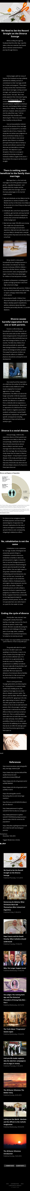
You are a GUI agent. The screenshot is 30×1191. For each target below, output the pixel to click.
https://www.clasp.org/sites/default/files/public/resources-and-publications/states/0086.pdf (15, 775)
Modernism (11, 840)
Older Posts (20, 1165)
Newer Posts (9, 1165)
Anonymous (3, 834)
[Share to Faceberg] (3, 844)
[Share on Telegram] (1, 844)
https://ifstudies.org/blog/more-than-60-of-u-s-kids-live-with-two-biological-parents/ (15, 828)
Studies (13, 551)
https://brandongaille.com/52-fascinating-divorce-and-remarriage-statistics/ (14, 796)
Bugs (22, 1183)
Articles (17, 840)
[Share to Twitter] (5, 844)
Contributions (15, 1183)
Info (7, 1183)
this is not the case (8, 576)
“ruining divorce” (10, 686)
